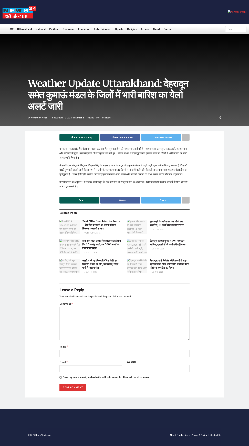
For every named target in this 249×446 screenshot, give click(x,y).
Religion (132, 29)
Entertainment (102, 29)
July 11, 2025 (90, 252)
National (41, 29)
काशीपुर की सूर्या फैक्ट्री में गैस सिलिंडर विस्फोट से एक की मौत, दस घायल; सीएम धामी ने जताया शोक (100, 264)
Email (63, 362)
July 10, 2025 (90, 272)
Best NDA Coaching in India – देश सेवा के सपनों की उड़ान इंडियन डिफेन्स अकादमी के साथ (101, 225)
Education (84, 29)
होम (11, 29)
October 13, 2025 (92, 232)
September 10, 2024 (62, 117)
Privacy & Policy (199, 435)
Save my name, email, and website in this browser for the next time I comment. (107, 377)
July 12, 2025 (157, 229)
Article (145, 29)
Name (63, 347)
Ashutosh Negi (39, 117)
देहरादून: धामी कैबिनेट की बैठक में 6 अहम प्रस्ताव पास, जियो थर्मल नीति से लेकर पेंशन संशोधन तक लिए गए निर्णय (169, 264)
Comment (66, 304)
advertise (183, 435)
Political (54, 29)
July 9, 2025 (157, 272)
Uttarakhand (24, 29)
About (156, 29)
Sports (119, 29)
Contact (168, 29)
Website (131, 362)
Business (68, 29)
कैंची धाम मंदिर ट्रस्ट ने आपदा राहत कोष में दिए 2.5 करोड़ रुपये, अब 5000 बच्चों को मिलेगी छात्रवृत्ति (101, 244)
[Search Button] (243, 29)
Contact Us (215, 435)
